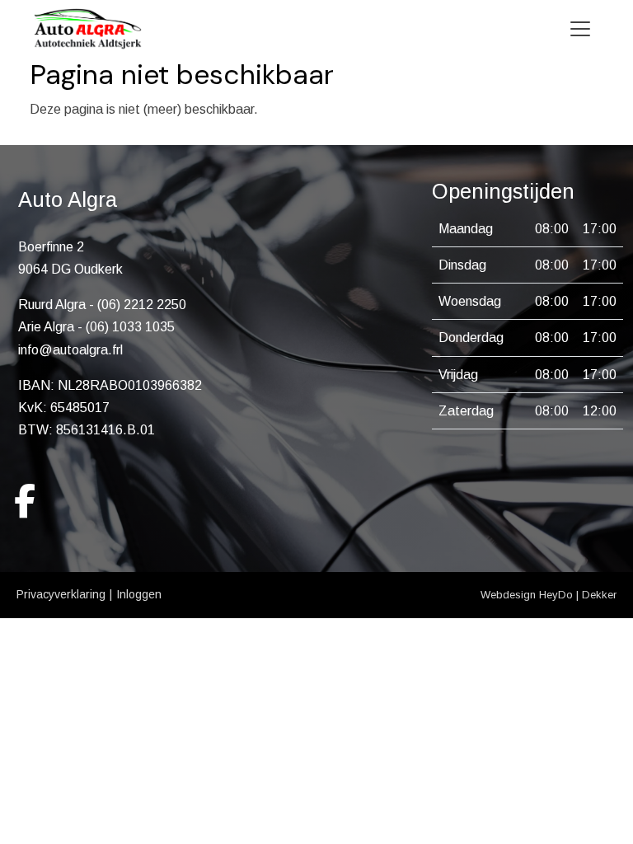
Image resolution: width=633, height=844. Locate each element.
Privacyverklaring (61, 594)
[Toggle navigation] (580, 29)
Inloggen (139, 594)
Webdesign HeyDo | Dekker (549, 594)
